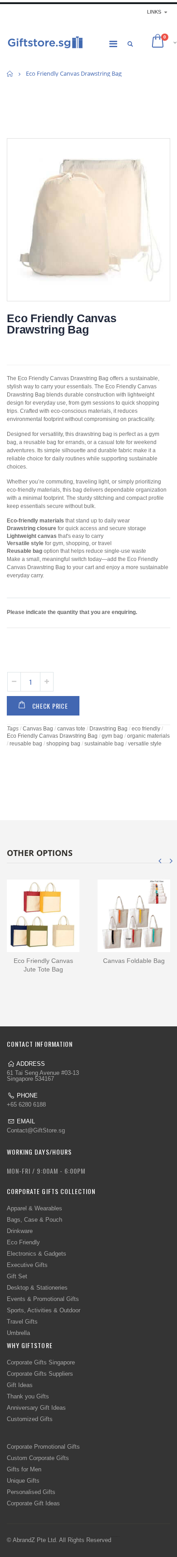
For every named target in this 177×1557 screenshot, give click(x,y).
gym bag (112, 736)
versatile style (145, 743)
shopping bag (63, 743)
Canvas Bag (38, 728)
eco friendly (146, 728)
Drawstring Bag (108, 728)
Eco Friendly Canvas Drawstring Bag (61, 324)
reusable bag (26, 743)
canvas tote (71, 728)
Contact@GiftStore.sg (36, 1130)
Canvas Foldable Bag (134, 960)
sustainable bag (104, 743)
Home (10, 74)
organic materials (148, 736)
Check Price (50, 706)
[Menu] (113, 44)
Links (154, 12)
